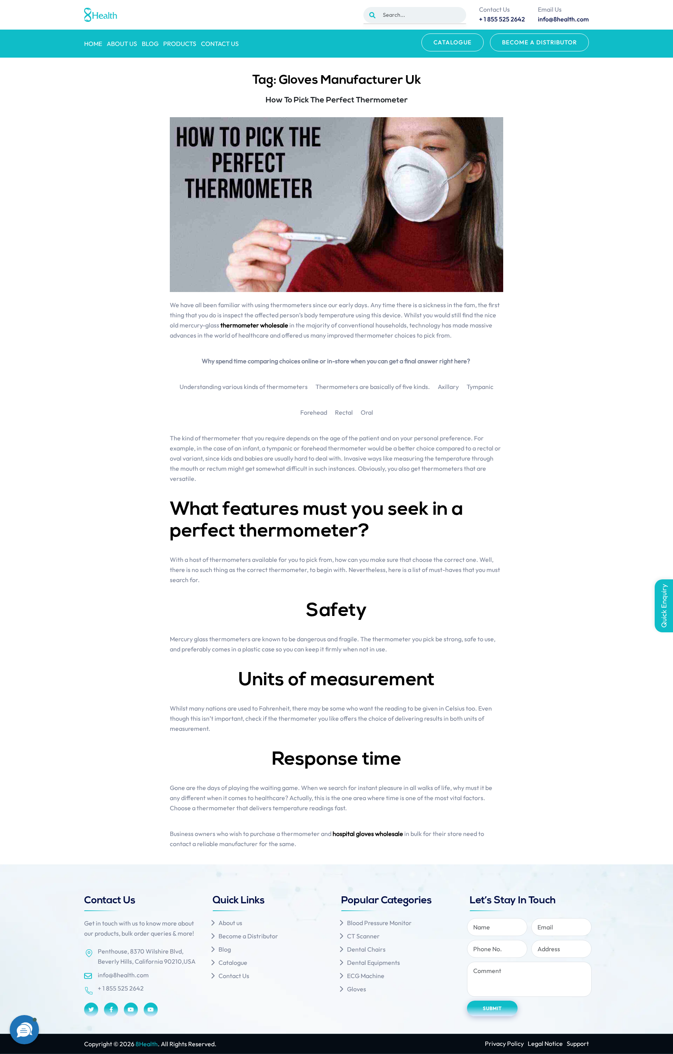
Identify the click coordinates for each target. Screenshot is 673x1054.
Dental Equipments (373, 962)
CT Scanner (363, 936)
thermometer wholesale (254, 325)
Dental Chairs (366, 949)
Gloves (356, 989)
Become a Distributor (539, 42)
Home (93, 44)
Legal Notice (545, 1043)
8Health (147, 1044)
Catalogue (452, 42)
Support (578, 1043)
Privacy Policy (504, 1043)
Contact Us (220, 44)
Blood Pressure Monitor (379, 923)
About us (122, 44)
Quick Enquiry (663, 606)
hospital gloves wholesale (368, 834)
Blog (150, 44)
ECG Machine (365, 976)
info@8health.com (123, 975)
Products (179, 44)
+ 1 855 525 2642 (121, 988)
